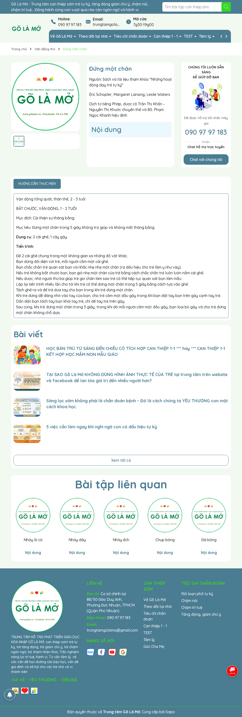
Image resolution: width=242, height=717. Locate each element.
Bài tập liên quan (121, 484)
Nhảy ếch (121, 539)
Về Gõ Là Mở (61, 36)
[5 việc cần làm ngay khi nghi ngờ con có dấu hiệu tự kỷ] (27, 433)
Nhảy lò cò (33, 539)
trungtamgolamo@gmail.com (118, 24)
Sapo (170, 711)
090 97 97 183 (70, 24)
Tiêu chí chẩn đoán (131, 36)
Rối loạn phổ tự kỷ (197, 593)
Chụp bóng (165, 539)
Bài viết (28, 334)
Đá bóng (208, 539)
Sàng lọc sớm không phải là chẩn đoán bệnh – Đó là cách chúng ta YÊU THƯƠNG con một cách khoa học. (137, 403)
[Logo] (26, 28)
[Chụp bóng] (165, 515)
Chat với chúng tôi (206, 159)
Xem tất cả (121, 460)
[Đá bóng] (209, 515)
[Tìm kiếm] (226, 7)
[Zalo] (90, 652)
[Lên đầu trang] (232, 688)
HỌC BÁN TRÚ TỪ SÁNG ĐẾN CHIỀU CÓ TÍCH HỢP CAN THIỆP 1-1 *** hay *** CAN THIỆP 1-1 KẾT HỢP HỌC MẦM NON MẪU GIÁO (135, 351)
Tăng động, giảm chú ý (201, 614)
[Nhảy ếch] (121, 515)
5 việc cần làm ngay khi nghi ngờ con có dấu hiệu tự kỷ (101, 426)
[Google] (123, 652)
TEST (189, 36)
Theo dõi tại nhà (93, 36)
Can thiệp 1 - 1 (166, 36)
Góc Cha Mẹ (153, 646)
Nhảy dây (77, 539)
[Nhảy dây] (77, 515)
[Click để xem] (45, 96)
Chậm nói (189, 600)
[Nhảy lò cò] (33, 515)
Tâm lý (205, 36)
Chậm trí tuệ (191, 607)
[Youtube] (112, 652)
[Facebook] (101, 652)
